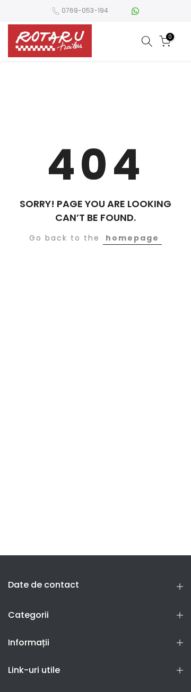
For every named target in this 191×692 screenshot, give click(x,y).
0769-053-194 (85, 10)
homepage (132, 238)
